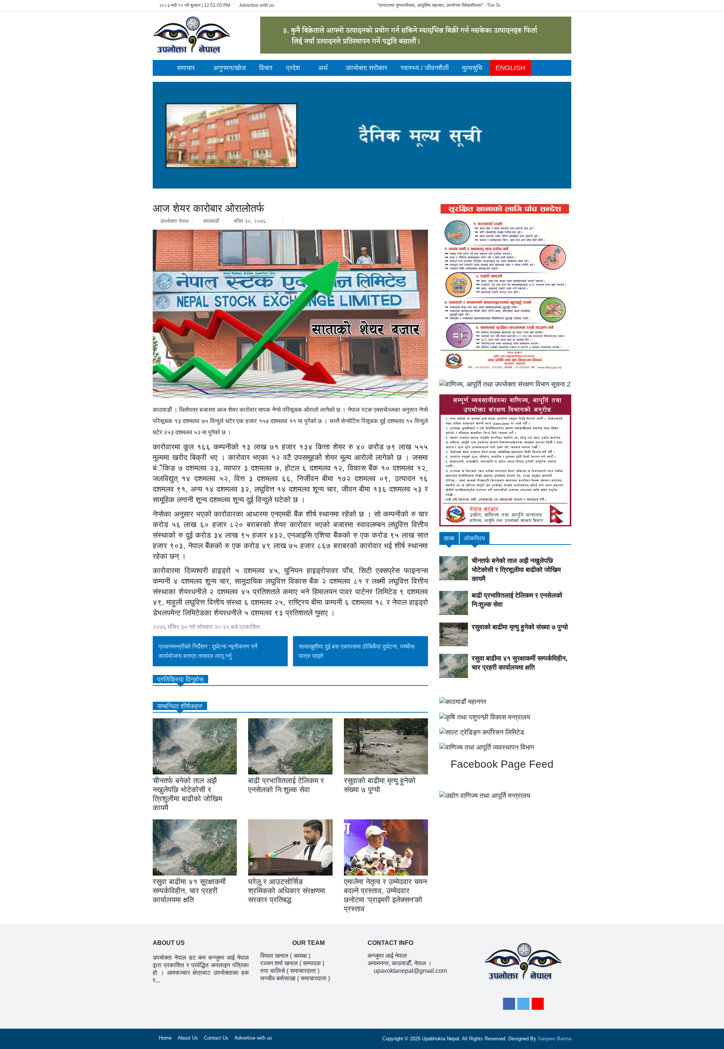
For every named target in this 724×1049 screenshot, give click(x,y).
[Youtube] (538, 1004)
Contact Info (390, 943)
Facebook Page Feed (501, 764)
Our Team (308, 943)
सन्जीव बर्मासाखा (278, 978)
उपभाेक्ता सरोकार (366, 68)
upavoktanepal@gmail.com (410, 971)
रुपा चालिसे (272, 971)
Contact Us (216, 1038)
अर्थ (323, 68)
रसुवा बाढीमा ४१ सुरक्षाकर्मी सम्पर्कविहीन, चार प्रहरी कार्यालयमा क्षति (189, 890)
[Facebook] (509, 1004)
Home (165, 1038)
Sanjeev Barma (554, 1038)
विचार (266, 68)
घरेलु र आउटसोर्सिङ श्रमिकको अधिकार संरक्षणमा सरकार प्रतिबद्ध (286, 890)
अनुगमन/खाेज (229, 68)
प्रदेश (293, 68)
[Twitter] (523, 1004)
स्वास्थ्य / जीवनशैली (424, 68)
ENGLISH (510, 68)
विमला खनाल (274, 955)
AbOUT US (169, 943)
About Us (188, 1038)
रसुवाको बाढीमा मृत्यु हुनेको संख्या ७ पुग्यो (520, 627)
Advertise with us (256, 5)
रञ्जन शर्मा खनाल (279, 963)
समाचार (186, 68)
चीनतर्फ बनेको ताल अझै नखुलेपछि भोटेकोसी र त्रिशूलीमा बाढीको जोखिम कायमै (516, 570)
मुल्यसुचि (472, 68)
